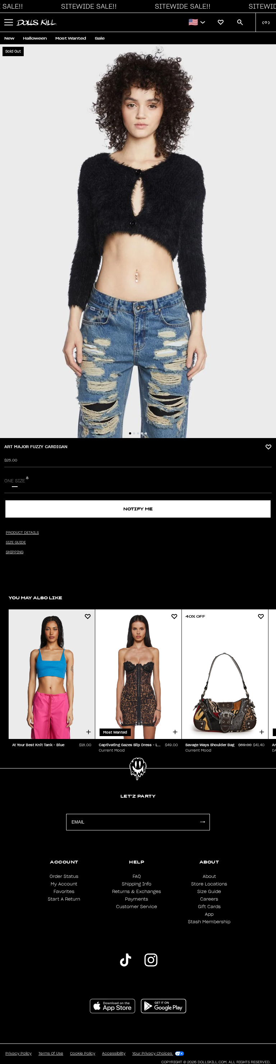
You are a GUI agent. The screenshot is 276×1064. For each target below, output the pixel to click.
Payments (136, 899)
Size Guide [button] (16, 542)
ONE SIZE (14, 481)
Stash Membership (209, 922)
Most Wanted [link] (70, 38)
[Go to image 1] (130, 433)
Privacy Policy (18, 1053)
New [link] (9, 38)
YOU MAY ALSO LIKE (35, 597)
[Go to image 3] (138, 433)
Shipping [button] (14, 552)
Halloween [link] (35, 38)
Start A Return (64, 899)
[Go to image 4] (142, 433)
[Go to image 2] (134, 433)
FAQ (137, 876)
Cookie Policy (82, 1053)
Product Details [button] (22, 533)
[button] (87, 6)
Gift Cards (209, 907)
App (209, 914)
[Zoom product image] (138, 241)
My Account (64, 884)
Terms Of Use (50, 1053)
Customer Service (136, 907)
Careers (209, 899)
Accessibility (113, 1053)
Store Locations (209, 884)
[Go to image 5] (146, 433)
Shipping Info (136, 884)
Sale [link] (100, 38)
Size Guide (209, 891)
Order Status (64, 876)
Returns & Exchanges (136, 891)
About (209, 876)
